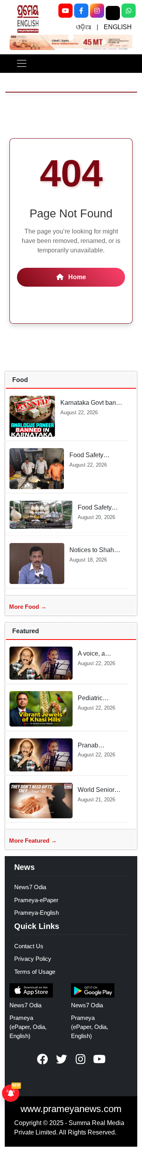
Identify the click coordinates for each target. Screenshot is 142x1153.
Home (76, 277)
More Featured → (33, 840)
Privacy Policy (32, 958)
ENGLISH (118, 27)
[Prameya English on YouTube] (99, 1059)
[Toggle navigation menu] (21, 63)
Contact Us (28, 946)
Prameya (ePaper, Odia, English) (28, 1026)
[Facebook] (81, 11)
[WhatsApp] (128, 11)
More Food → (28, 606)
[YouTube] (65, 11)
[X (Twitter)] (113, 13)
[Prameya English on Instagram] (80, 1059)
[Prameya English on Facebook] (42, 1059)
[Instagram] (97, 11)
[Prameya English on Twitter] (61, 1059)
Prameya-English (36, 912)
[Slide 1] (71, 37)
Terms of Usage (34, 971)
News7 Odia (30, 887)
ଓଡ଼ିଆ (83, 27)
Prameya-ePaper (36, 900)
